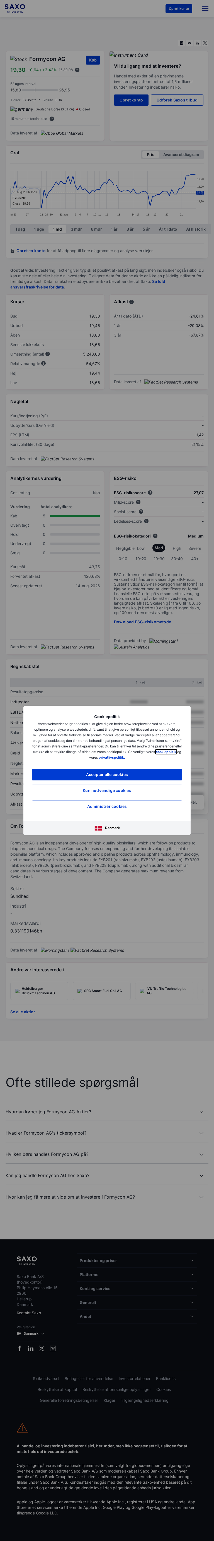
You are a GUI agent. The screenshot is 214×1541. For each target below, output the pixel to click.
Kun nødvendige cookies (107, 790)
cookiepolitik (166, 752)
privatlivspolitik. (112, 757)
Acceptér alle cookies (107, 774)
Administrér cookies (107, 806)
